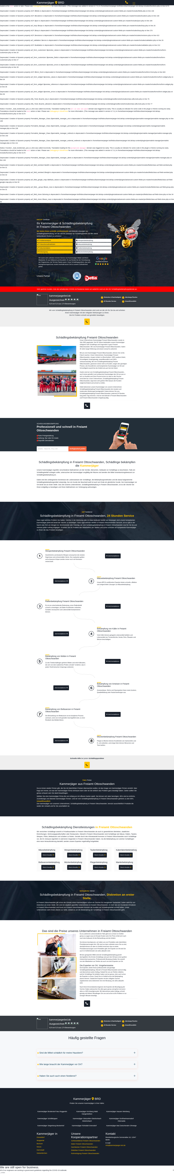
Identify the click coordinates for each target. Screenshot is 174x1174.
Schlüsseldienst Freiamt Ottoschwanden (85, 1141)
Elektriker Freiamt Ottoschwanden (83, 1150)
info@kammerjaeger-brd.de (115, 1145)
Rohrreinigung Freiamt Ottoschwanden (85, 1153)
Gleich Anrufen (48, 855)
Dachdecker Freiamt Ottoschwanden (84, 1147)
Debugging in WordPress (42, 6)
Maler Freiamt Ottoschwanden (82, 1144)
